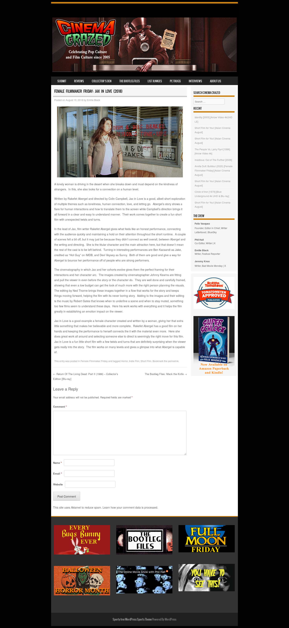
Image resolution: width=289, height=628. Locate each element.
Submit (61, 81)
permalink (173, 361)
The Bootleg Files (129, 81)
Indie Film (134, 361)
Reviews (79, 81)
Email (57, 473)
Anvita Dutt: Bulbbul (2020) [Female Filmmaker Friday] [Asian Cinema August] (214, 170)
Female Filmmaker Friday (94, 361)
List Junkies (155, 81)
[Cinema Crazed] (144, 71)
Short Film (146, 361)
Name (57, 463)
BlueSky (212, 232)
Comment (60, 406)
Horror (124, 361)
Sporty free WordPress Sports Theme (132, 619)
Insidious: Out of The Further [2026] (213, 159)
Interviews (195, 81)
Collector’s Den (101, 81)
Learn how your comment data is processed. (130, 507)
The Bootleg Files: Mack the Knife (166, 374)
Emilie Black (93, 100)
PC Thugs (175, 81)
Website (58, 484)
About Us (215, 81)
